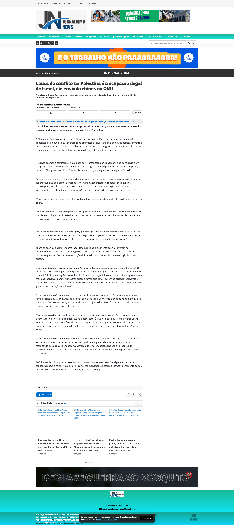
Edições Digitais (121, 36)
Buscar (191, 43)
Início (38, 73)
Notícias (57, 73)
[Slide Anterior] (135, 403)
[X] (52, 43)
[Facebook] (45, 43)
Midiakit (173, 36)
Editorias (55, 36)
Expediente (69, 3)
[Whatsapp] (41, 43)
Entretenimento (74, 36)
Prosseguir (146, 518)
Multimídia (156, 36)
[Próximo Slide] (139, 403)
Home (42, 36)
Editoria (47, 73)
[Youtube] (49, 43)
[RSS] (56, 43)
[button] (86, 462)
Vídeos (105, 36)
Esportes (92, 36)
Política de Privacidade (49, 3)
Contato (186, 36)
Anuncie (92, 3)
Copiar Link (45, 394)
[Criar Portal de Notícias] (193, 517)
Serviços (139, 36)
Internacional (117, 73)
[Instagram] (37, 43)
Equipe (82, 3)
